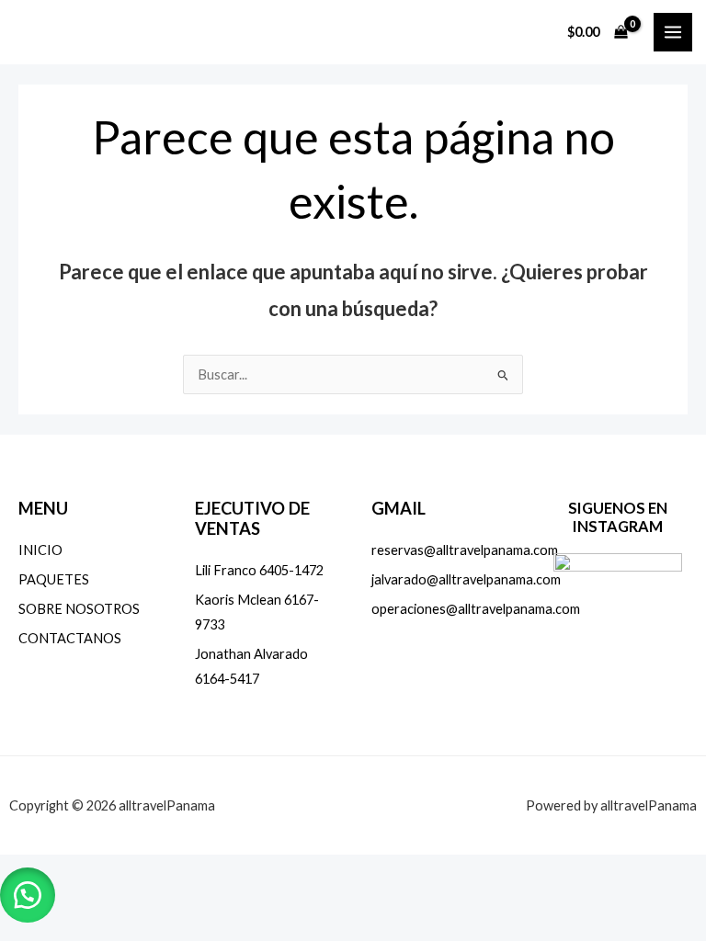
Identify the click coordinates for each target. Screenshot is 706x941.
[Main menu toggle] (673, 32)
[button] (27, 895)
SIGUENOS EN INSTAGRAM (617, 517)
